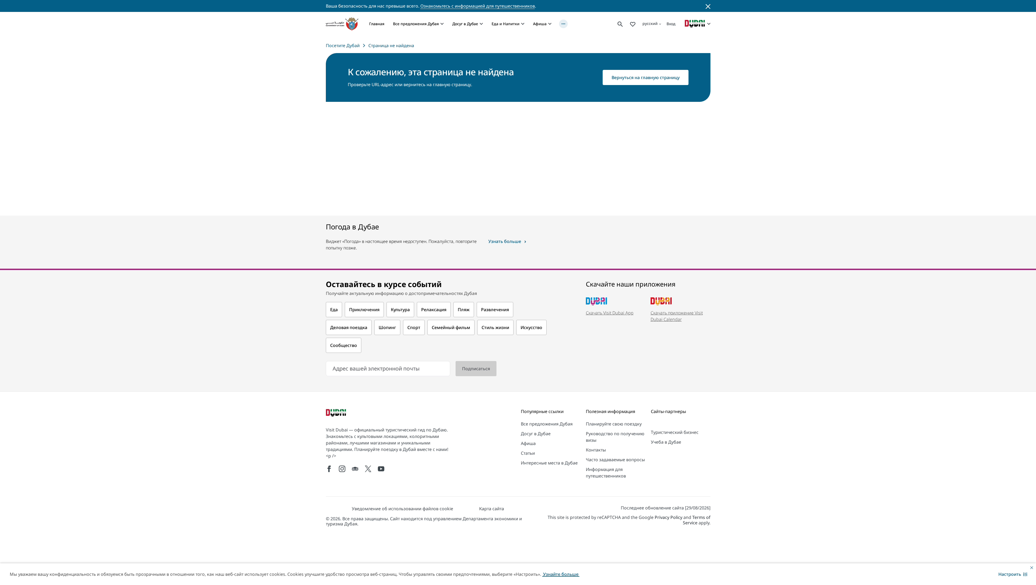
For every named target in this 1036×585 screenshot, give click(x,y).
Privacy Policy (668, 517)
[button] (1012, 574)
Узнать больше (504, 241)
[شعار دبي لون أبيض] (337, 413)
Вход (671, 23)
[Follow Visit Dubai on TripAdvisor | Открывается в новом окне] (355, 469)
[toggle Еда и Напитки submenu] (522, 24)
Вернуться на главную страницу (646, 77)
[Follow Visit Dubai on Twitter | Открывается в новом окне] (368, 469)
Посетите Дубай (343, 45)
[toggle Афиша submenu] (549, 24)
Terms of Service (696, 519)
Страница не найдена (391, 45)
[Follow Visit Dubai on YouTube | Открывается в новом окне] (381, 469)
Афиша (540, 23)
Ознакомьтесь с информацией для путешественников (477, 6)
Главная (376, 23)
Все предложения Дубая (416, 23)
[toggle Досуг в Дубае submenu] (481, 24)
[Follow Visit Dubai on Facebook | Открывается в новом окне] (329, 469)
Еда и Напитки (505, 23)
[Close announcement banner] (708, 6)
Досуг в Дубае (465, 23)
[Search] (620, 23)
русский (650, 23)
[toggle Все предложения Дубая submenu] (442, 24)
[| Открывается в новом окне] (342, 469)
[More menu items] (563, 24)
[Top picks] (632, 23)
